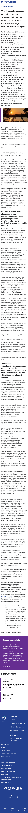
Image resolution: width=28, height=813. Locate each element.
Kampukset (4, 774)
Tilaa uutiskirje (5, 751)
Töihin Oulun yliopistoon (8, 754)
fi (20, 810)
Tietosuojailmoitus (6, 765)
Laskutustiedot (5, 757)
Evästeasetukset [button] (6, 768)
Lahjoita (12, 809)
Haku (5, 808)
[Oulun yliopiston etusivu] (13, 1)
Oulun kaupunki (6, 782)
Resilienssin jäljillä (8, 6)
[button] (24, 810)
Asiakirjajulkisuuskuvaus (8, 771)
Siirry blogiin (6, 666)
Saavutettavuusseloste (8, 762)
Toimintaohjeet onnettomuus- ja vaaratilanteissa (11, 778)
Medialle (3, 748)
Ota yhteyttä (5, 745)
